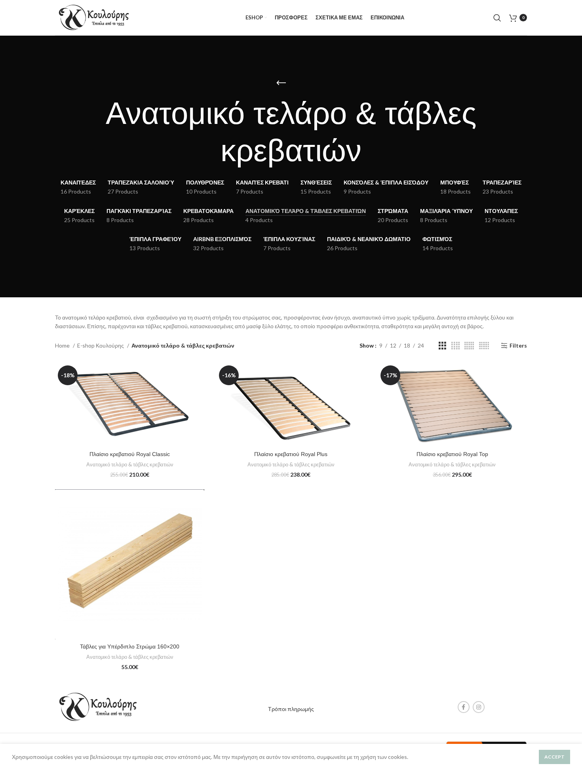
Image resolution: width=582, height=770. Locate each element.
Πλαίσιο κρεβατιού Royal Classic (129, 454)
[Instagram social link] (479, 707)
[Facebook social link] (464, 707)
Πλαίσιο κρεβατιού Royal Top (452, 454)
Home (63, 345)
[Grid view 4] (455, 346)
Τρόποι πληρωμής (291, 708)
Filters (518, 345)
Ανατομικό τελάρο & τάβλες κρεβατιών (129, 464)
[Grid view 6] (484, 346)
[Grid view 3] (442, 346)
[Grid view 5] (469, 346)
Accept (554, 757)
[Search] (497, 18)
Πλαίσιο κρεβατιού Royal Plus (290, 454)
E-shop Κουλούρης (101, 345)
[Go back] (281, 83)
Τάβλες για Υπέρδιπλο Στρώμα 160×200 (129, 646)
